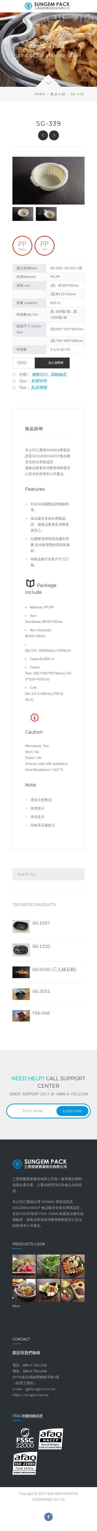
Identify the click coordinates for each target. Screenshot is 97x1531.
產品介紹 (57, 94)
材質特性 (39, 381)
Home (40, 94)
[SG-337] (54, 135)
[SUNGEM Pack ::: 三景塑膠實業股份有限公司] (48, 6)
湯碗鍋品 (58, 374)
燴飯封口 (40, 374)
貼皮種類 (39, 387)
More (16, 1306)
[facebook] (48, 1517)
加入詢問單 (55, 363)
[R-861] (43, 135)
